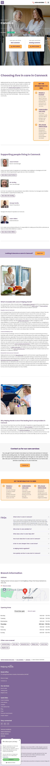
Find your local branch (6, 713)
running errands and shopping (22, 343)
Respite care (4, 692)
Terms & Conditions (6, 729)
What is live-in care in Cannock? (22, 517)
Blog (2, 709)
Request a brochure (42, 93)
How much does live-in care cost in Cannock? (26, 538)
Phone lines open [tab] (20, 611)
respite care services (23, 320)
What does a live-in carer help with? (23, 534)
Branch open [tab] (31, 611)
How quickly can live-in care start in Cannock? (26, 553)
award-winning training (15, 87)
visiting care (35, 306)
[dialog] (11, 752)
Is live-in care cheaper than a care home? (25, 543)
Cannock (28, 659)
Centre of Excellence (24, 430)
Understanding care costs (43, 110)
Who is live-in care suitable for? (22, 529)
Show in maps (4, 678)
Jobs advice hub (5, 706)
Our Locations (19, 659)
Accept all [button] (11, 759)
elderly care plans (15, 347)
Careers (3, 704)
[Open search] (46, 2)
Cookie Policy (5, 756)
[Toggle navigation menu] (48, 2)
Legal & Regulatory (6, 731)
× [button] (19, 740)
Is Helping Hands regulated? (21, 548)
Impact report (4, 715)
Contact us (4, 681)
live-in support (44, 306)
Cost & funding (5, 700)
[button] (11, 762)
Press (2, 711)
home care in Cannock (29, 304)
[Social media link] (2, 724)
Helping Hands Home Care (7, 659)
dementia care (19, 355)
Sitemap (3, 736)
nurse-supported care (19, 348)
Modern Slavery (5, 734)
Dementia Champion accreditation (10, 360)
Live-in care (4, 688)
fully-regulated (28, 427)
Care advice (4, 702)
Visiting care (4, 690)
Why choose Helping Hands (43, 125)
